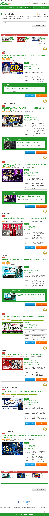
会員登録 (36, 3)
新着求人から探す (37, 7)
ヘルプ (47, 507)
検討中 (27, 3)
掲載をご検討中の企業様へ (16, 507)
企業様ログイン (24, 509)
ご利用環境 (43, 507)
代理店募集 (24, 507)
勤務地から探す (12, 7)
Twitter (29, 501)
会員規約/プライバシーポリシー (33, 507)
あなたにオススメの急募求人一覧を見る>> (38, 43)
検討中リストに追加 (30, 95)
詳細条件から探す (28, 7)
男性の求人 (6, 9)
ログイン (45, 3)
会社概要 (8, 507)
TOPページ (3, 7)
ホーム (1, 9)
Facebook (22, 501)
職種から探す (20, 7)
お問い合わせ (3, 507)
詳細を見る (41, 95)
